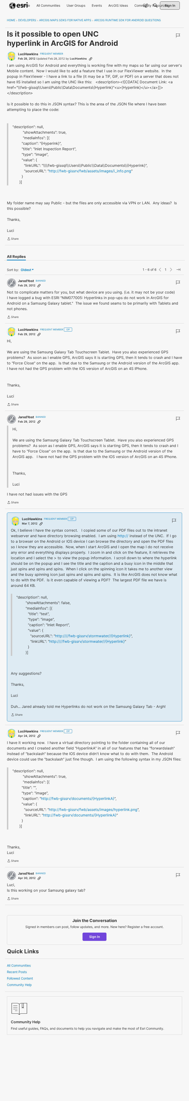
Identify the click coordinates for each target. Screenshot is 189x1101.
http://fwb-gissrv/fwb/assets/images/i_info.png (90, 171)
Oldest (26, 270)
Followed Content (20, 978)
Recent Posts (17, 972)
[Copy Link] (90, 59)
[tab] (16, 256)
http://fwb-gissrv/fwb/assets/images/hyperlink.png (93, 809)
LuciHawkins (28, 54)
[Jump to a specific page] (178, 269)
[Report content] (178, 35)
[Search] (155, 5)
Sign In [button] (94, 937)
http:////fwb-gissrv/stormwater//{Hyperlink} (92, 636)
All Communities (19, 965)
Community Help (19, 985)
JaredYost (26, 281)
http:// (123, 535)
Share (13, 239)
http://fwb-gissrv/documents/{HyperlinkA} (77, 798)
